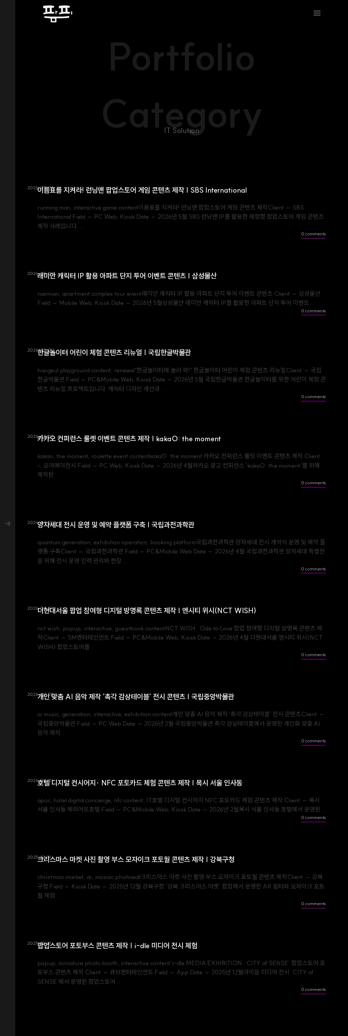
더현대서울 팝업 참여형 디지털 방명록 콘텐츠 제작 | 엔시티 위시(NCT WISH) (146, 610)
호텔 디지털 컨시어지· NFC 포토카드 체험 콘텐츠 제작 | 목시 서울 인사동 (139, 783)
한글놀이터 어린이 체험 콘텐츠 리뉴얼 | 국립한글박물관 (114, 352)
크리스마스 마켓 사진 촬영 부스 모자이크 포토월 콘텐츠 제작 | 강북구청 (135, 859)
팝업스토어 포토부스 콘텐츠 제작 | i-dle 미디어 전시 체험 (117, 945)
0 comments (313, 233)
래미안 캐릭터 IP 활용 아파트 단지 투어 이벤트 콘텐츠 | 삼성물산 (126, 276)
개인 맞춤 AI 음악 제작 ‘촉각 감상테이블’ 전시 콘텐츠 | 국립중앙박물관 (135, 696)
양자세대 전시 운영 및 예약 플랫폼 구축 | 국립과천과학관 (115, 525)
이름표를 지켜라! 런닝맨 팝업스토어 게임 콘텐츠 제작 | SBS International (142, 190)
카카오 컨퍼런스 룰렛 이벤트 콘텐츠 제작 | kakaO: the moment (129, 438)
